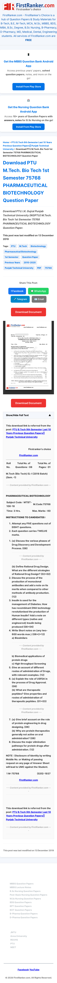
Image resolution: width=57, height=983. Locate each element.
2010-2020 (30, 262)
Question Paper (30, 257)
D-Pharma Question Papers (24, 917)
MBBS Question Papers (21, 883)
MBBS (13, 878)
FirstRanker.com (28, 455)
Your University (21, 927)
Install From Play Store (28, 86)
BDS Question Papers (21, 902)
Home (6, 142)
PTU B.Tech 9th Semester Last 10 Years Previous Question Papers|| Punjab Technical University (27, 145)
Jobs (43, 927)
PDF (39, 268)
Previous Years (12, 262)
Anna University (18, 936)
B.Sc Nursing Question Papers (25, 891)
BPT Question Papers (21, 906)
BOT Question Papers (21, 910)
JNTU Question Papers (36, 868)
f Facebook (17, 291)
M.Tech (23, 246)
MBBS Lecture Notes (20, 887)
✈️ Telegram (20, 299)
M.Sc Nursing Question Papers (25, 898)
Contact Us (28, 957)
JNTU (13, 932)
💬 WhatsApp (38, 291)
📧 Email (39, 299)
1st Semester (11, 257)
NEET (13, 947)
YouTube (34, 969)
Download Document (28, 312)
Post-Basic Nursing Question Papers (28, 895)
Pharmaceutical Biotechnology (20, 251)
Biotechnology (38, 246)
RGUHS (14, 939)
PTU (13, 246)
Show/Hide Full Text (17, 415)
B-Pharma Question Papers (24, 913)
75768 (48, 268)
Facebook (23, 969)
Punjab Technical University (19, 268)
